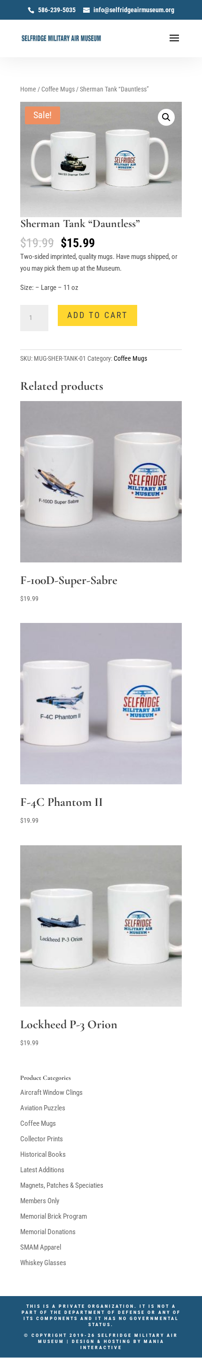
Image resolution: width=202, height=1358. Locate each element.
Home (28, 89)
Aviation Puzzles (42, 1108)
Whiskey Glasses (43, 1263)
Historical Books (43, 1154)
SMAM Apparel (40, 1247)
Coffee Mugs (58, 89)
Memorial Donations (48, 1232)
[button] (166, 117)
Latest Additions (42, 1170)
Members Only (39, 1201)
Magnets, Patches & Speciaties (61, 1185)
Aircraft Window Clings (51, 1092)
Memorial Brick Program (53, 1216)
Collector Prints (41, 1139)
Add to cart (97, 315)
